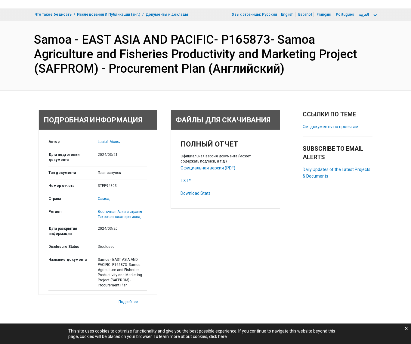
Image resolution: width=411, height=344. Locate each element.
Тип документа (62, 173)
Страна (54, 199)
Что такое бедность (53, 14)
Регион (54, 212)
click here (218, 336)
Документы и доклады (167, 14)
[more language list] (374, 15)
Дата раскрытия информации (62, 231)
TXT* (186, 180)
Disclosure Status (63, 247)
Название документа (67, 259)
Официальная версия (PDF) (208, 168)
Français (324, 14)
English (287, 14)
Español (305, 14)
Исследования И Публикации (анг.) (108, 14)
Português (345, 14)
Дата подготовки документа (63, 157)
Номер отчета (61, 186)
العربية (364, 14)
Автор (54, 142)
